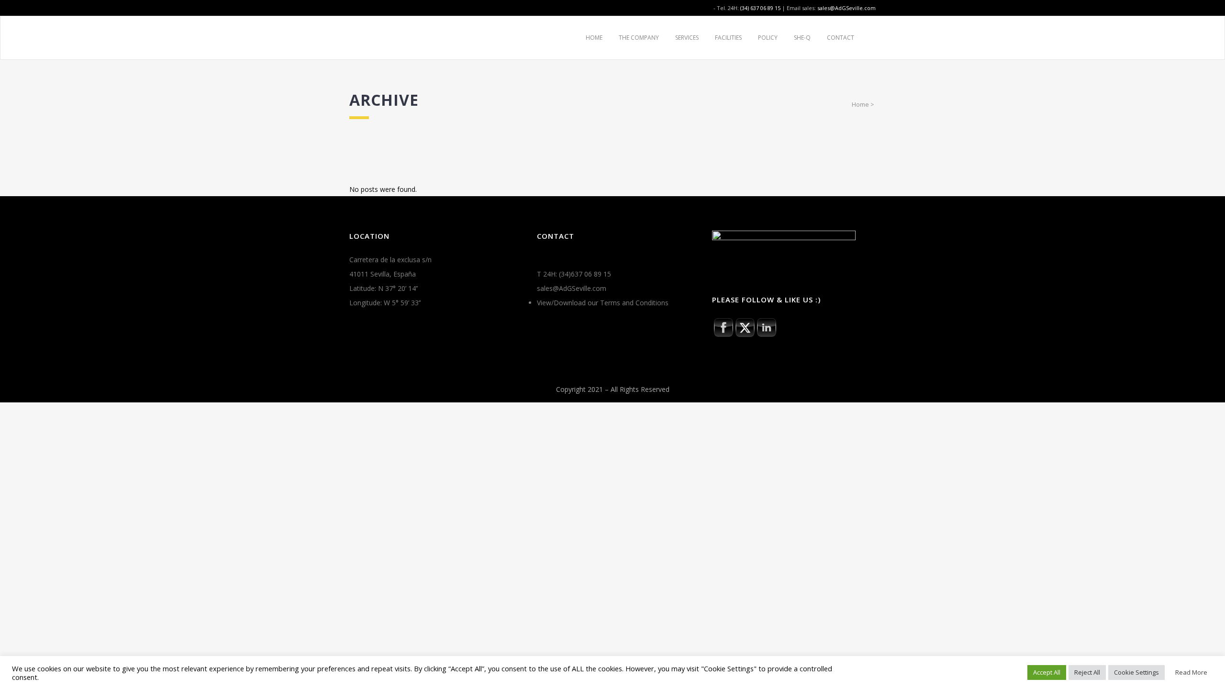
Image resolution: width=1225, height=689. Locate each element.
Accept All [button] (1046, 672)
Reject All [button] (1087, 672)
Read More (1191, 672)
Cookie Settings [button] (1136, 672)
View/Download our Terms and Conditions (602, 302)
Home (860, 104)
